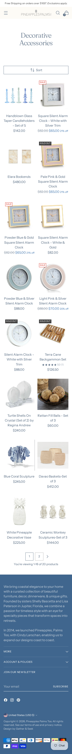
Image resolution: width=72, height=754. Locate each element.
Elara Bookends (19, 177)
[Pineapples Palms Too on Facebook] (6, 700)
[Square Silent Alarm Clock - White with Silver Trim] (53, 94)
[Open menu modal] (6, 13)
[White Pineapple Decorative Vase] (19, 511)
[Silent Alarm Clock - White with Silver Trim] (19, 333)
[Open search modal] (58, 13)
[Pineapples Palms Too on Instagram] (12, 700)
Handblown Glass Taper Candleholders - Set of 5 (19, 120)
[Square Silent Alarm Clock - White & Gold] (53, 216)
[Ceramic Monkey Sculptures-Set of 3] (53, 511)
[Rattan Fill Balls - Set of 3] (53, 394)
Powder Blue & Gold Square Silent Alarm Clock (19, 242)
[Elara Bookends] (19, 155)
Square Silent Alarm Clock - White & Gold (53, 242)
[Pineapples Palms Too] (36, 13)
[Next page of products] (47, 557)
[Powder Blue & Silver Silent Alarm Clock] (19, 277)
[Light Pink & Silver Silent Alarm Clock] (53, 277)
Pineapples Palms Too (38, 721)
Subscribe (60, 686)
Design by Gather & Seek (18, 728)
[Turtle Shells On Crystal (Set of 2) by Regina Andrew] (19, 394)
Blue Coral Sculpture (19, 476)
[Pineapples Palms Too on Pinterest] (18, 700)
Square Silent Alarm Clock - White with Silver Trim (53, 120)
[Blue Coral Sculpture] (19, 455)
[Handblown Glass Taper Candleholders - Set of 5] (19, 94)
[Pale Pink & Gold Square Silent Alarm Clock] (53, 155)
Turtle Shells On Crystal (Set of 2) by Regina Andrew (19, 420)
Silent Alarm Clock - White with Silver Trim (19, 359)
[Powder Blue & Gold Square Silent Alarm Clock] (19, 216)
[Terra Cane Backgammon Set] (53, 333)
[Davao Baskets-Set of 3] (53, 455)
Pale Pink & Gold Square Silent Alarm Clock (53, 181)
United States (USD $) (21, 715)
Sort (39, 70)
